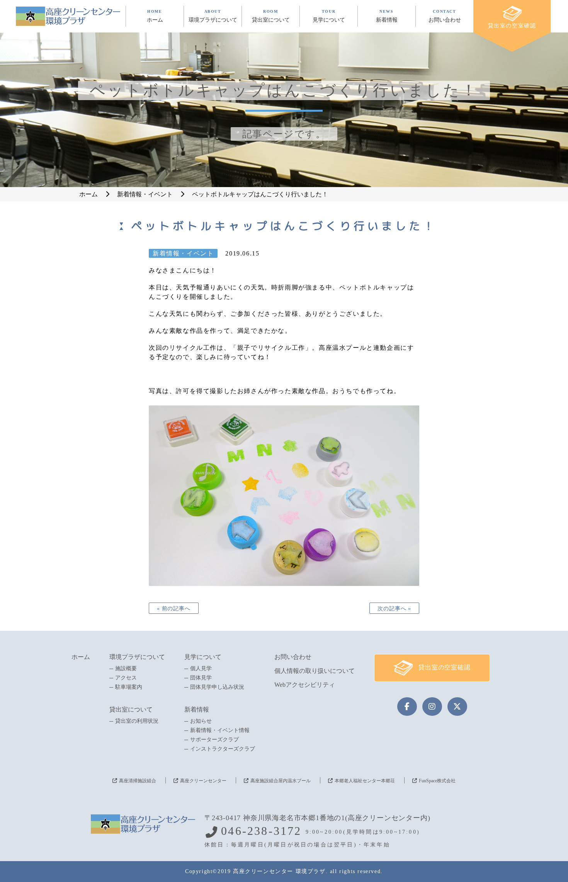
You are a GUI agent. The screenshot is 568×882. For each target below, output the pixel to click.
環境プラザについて (137, 657)
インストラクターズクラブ (222, 749)
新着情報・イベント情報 (220, 730)
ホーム (80, 657)
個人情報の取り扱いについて (314, 670)
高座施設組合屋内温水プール (280, 780)
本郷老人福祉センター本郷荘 (365, 780)
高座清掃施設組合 (137, 780)
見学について (202, 657)
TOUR (329, 16)
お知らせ (201, 721)
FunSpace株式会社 (437, 780)
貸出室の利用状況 (136, 721)
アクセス (126, 678)
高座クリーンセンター (203, 780)
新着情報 (196, 709)
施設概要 (126, 668)
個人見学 (201, 668)
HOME (155, 16)
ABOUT (213, 16)
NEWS (387, 16)
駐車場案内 (128, 687)
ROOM (271, 16)
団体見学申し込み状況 (217, 687)
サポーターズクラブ (214, 739)
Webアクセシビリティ (304, 684)
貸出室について (131, 709)
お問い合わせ (292, 657)
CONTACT (445, 16)
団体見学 (201, 678)
